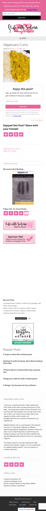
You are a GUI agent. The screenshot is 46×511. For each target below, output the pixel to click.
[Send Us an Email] (18, 507)
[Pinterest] (16, 135)
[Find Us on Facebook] (20, 507)
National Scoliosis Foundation (14, 486)
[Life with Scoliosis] (23, 28)
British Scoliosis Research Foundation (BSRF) (19, 483)
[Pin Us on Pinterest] (28, 507)
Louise (24, 49)
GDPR (34, 502)
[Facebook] (5, 135)
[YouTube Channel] (26, 214)
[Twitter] (10, 135)
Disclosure (12, 505)
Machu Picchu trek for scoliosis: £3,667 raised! (19, 308)
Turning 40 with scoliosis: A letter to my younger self (22, 303)
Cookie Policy (25, 502)
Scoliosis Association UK (12, 479)
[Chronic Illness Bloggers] (23, 344)
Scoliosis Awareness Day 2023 (13, 313)
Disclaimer (22, 505)
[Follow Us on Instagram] (26, 507)
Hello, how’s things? (10, 306)
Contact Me (33, 505)
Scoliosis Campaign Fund (13, 481)
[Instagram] (10, 214)
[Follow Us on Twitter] (23, 507)
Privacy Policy (13, 502)
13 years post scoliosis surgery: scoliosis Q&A (19, 311)
